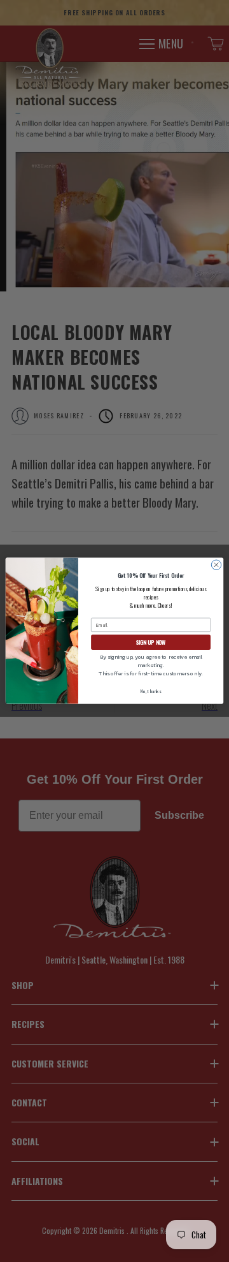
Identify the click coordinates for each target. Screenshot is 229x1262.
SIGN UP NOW (151, 642)
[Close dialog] (216, 564)
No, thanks (150, 692)
